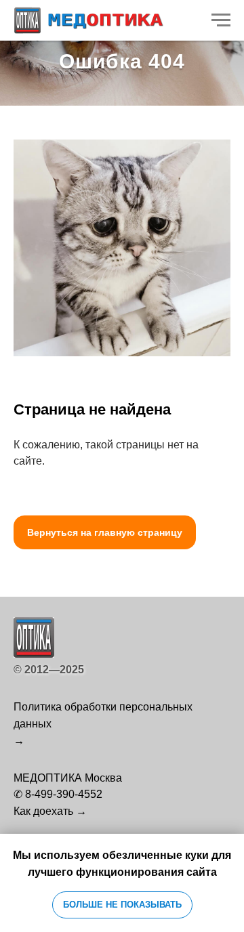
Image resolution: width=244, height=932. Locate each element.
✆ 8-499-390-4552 (58, 794)
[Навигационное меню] (220, 20)
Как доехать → (50, 811)
